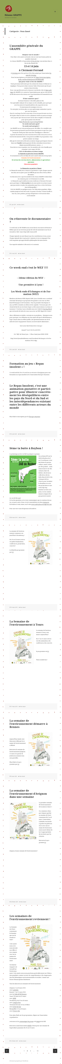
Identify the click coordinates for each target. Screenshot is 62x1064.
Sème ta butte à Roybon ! (26, 448)
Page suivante (55, 1051)
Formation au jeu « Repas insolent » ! (27, 365)
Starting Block (47, 309)
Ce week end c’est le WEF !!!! (29, 267)
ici (40, 326)
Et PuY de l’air (17, 1007)
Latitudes (15, 990)
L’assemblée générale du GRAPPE (26, 47)
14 (38, 1051)
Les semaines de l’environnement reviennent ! (30, 917)
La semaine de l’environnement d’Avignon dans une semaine (28, 794)
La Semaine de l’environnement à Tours (26, 623)
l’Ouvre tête (16, 1011)
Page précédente (7, 1051)
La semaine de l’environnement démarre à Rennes (29, 724)
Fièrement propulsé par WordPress (19, 1061)
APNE (14, 998)
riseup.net (46, 502)
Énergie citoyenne (34, 416)
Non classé (21, 204)
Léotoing (14, 73)
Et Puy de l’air (35, 61)
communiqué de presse (26, 1021)
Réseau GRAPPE (13, 14)
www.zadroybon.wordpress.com (41, 504)
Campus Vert (17, 1002)
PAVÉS (29, 1026)
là (37, 88)
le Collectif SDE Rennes (20, 994)
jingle (38, 1021)
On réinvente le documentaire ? (30, 220)
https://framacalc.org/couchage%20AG (31, 122)
